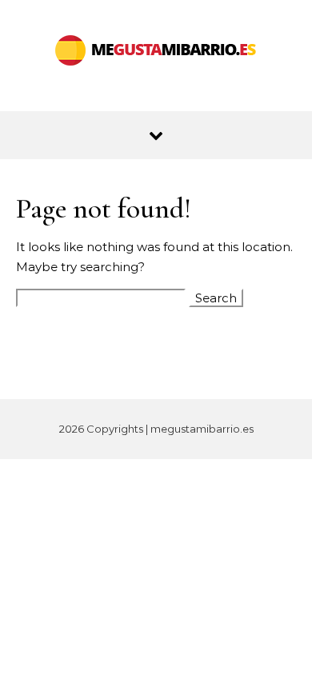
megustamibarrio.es (202, 428)
